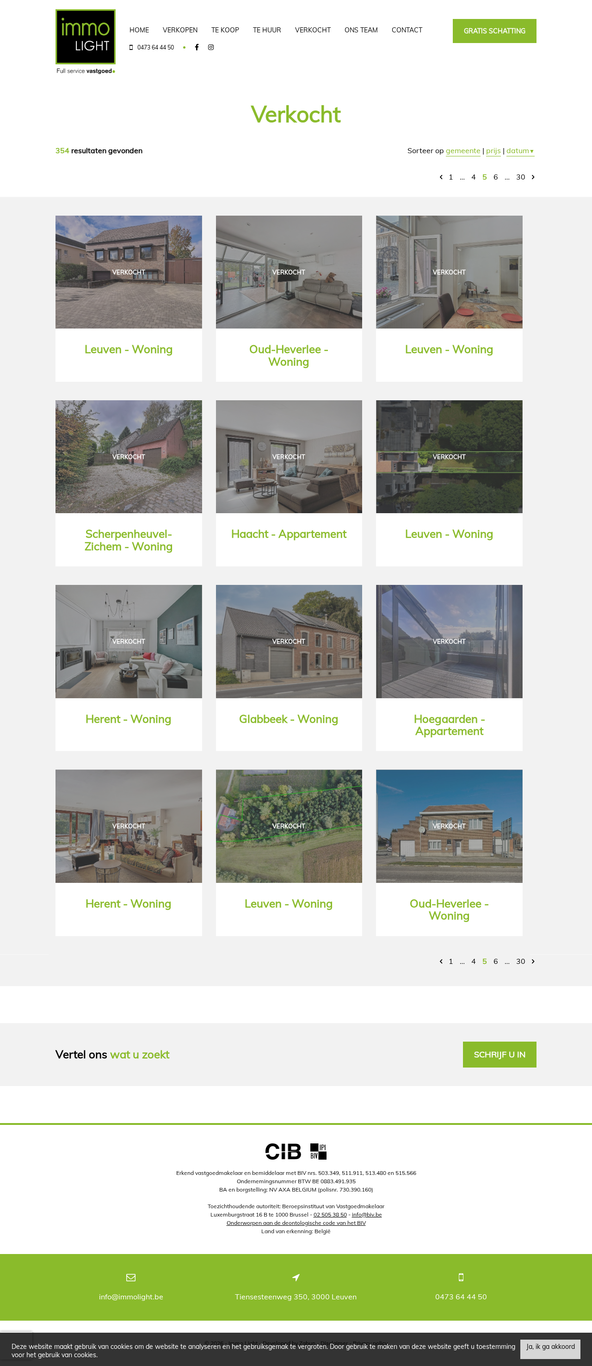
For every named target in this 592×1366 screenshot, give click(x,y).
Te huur (267, 30)
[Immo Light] (86, 41)
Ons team (361, 30)
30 (520, 176)
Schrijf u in (499, 1054)
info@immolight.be (131, 1296)
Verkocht (313, 30)
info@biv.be (367, 1214)
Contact (407, 30)
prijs (493, 150)
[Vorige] (441, 176)
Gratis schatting (494, 31)
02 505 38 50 (330, 1214)
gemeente (463, 150)
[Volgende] (533, 176)
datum (520, 150)
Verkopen (180, 30)
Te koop (225, 30)
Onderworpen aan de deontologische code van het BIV (296, 1222)
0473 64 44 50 (461, 1296)
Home (139, 30)
